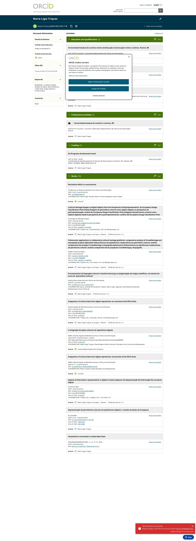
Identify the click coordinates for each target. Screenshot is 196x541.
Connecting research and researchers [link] (46, 12)
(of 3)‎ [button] (107, 294)
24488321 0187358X (84, 227)
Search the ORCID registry (118, 10)
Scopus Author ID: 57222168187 (46, 71)
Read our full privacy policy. (78, 75)
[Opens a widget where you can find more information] (188, 537)
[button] (159, 33)
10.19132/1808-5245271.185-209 (83, 420)
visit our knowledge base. (184, 529)
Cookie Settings (99, 95)
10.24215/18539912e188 (80, 256)
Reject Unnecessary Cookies (98, 82)
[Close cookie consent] (129, 57)
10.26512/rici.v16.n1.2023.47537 (83, 285)
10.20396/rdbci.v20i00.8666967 (82, 311)
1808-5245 (81, 422)
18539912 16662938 (84, 260)
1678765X (81, 316)
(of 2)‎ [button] (122, 234)
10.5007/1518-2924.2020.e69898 (83, 391)
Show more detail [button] (155, 53)
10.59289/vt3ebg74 (78, 194)
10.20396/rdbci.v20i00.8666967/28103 (84, 367)
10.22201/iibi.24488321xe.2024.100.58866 (86, 223)
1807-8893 (81, 424)
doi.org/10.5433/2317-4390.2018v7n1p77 (85, 446)
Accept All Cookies (99, 89)
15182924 (81, 395)
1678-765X (81, 342)
